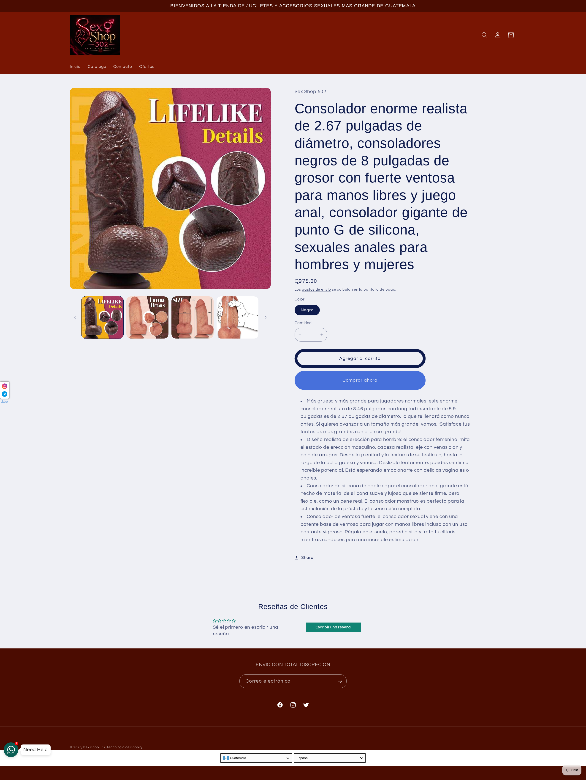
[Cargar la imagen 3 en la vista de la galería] (192, 317)
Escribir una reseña (333, 627)
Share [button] (307, 557)
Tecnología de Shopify (125, 747)
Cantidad (303, 323)
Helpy (4, 401)
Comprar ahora (360, 380)
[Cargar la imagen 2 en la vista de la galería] (147, 317)
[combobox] (256, 758)
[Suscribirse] (339, 681)
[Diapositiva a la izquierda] (75, 317)
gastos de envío (316, 289)
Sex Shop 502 (94, 747)
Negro (307, 310)
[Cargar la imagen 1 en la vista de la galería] (102, 317)
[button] (484, 35)
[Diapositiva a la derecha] (266, 317)
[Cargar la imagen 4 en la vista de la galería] (238, 317)
